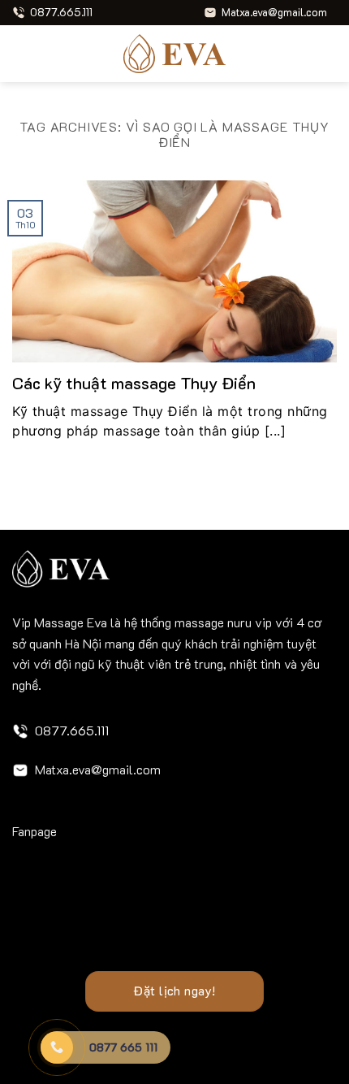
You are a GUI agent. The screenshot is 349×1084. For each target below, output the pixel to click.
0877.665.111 (72, 730)
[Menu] (22, 53)
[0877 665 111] (57, 1047)
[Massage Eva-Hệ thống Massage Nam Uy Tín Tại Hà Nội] (174, 53)
